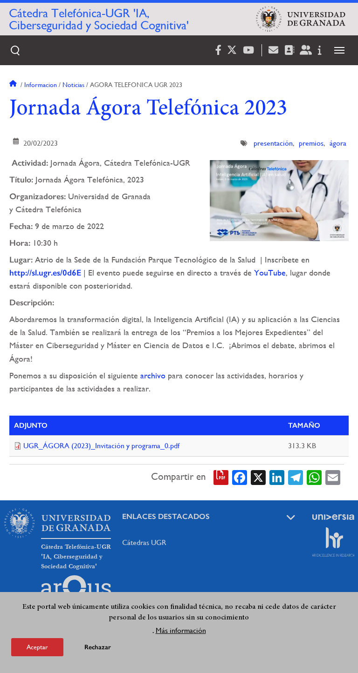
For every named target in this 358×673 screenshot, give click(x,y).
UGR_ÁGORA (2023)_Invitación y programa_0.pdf (101, 445)
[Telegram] (295, 476)
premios (311, 143)
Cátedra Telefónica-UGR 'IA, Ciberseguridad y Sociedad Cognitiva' (99, 19)
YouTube (270, 272)
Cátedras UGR (144, 542)
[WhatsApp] (314, 476)
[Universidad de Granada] (300, 19)
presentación (273, 143)
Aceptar (37, 647)
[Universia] (333, 517)
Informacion (40, 84)
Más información (181, 630)
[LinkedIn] (276, 476)
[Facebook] (239, 476)
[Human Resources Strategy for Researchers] (333, 541)
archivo (152, 375)
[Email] (332, 476)
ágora (338, 143)
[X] (258, 476)
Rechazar (97, 647)
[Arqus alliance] (76, 590)
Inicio (14, 84)
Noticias (73, 84)
